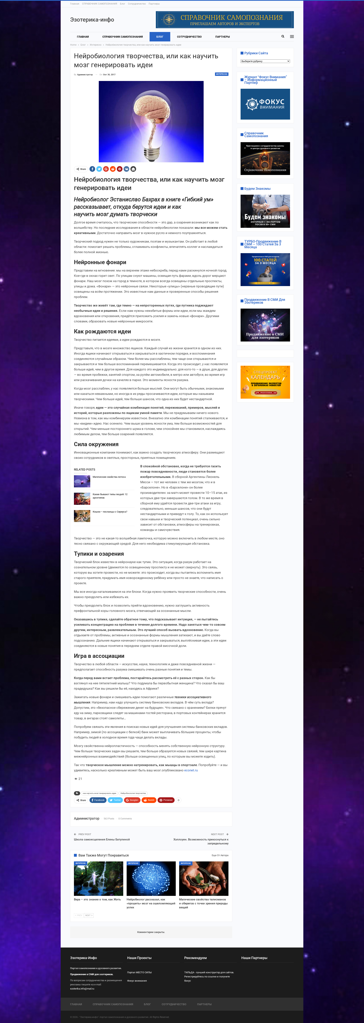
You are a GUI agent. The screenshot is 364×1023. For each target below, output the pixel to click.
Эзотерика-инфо (92, 19)
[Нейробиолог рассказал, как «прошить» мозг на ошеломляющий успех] (151, 878)
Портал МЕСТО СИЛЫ (139, 972)
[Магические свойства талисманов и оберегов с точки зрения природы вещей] (203, 878)
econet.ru (191, 770)
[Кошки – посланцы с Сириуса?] (82, 516)
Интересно (221, 74)
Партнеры (154, 3)
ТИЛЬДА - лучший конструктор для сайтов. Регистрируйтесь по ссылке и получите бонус (209, 976)
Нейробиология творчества (133, 793)
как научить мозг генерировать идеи (99, 793)
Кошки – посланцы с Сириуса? (110, 511)
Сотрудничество (137, 3)
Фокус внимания (137, 980)
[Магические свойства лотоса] (82, 481)
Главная (74, 3)
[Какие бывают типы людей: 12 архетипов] (82, 499)
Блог (122, 3)
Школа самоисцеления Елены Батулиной (102, 839)
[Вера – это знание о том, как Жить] (98, 878)
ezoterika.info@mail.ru (82, 988)
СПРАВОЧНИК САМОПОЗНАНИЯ (99, 3)
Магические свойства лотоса (109, 476)
